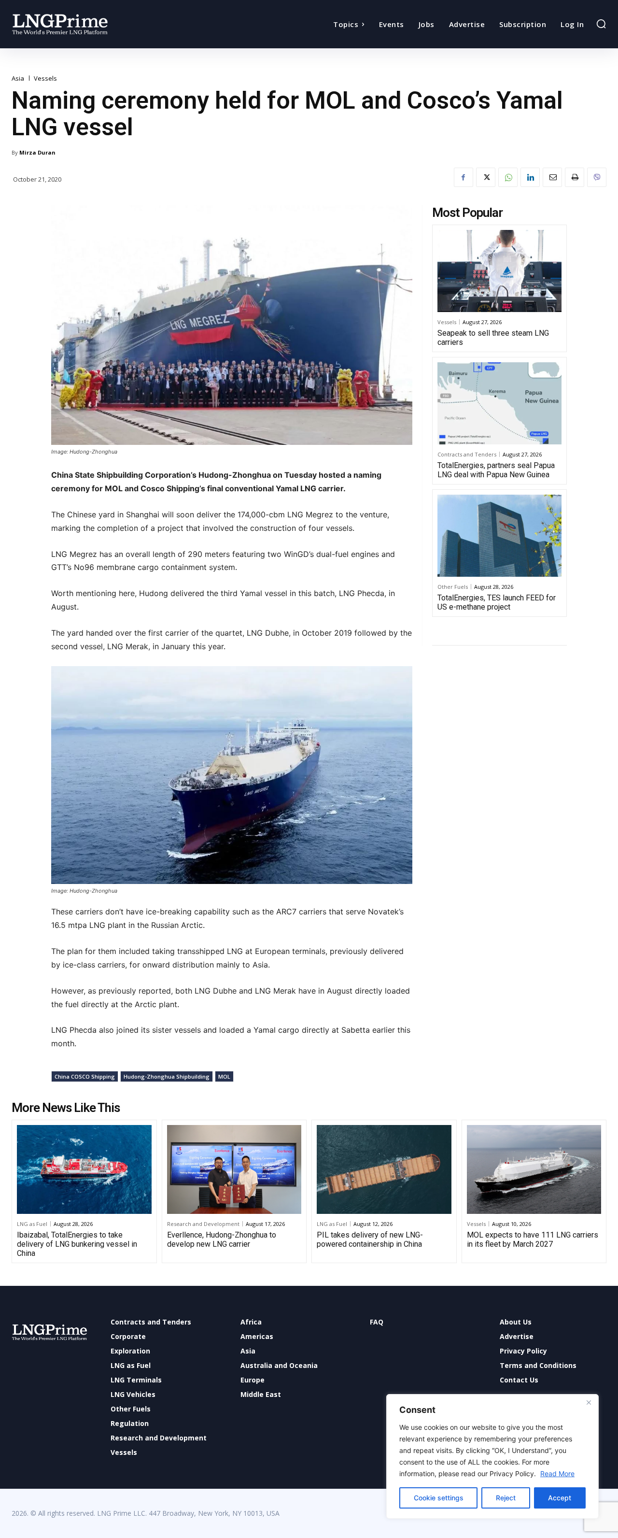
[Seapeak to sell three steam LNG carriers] (499, 271)
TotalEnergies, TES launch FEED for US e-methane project (496, 602)
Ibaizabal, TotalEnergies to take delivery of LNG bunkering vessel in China (77, 1244)
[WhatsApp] (508, 177)
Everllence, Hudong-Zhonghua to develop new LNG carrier (221, 1239)
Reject (506, 1498)
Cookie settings (439, 1498)
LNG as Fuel (32, 1223)
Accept (559, 1498)
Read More (557, 1473)
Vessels (45, 78)
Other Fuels (452, 586)
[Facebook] (463, 177)
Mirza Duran (37, 152)
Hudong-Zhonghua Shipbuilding (167, 1076)
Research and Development (203, 1223)
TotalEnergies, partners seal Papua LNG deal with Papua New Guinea (496, 470)
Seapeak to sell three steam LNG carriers (493, 337)
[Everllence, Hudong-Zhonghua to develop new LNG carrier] (234, 1169)
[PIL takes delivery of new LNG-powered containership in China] (384, 1169)
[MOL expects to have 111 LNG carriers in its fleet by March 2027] (534, 1169)
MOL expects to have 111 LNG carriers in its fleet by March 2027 (532, 1239)
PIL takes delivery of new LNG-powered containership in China (370, 1239)
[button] (601, 23)
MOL (224, 1076)
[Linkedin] (530, 177)
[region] (492, 1456)
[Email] (552, 177)
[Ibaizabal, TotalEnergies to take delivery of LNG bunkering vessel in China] (84, 1169)
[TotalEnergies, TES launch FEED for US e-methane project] (499, 536)
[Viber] (596, 177)
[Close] (588, 1402)
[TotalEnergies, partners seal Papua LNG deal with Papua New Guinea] (499, 403)
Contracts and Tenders (466, 454)
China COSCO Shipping (85, 1076)
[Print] (574, 177)
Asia (18, 78)
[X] (485, 177)
